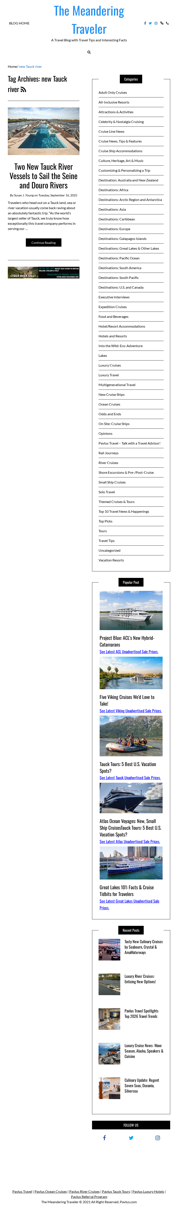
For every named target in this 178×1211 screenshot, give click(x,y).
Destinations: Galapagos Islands (123, 238)
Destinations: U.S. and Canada (121, 287)
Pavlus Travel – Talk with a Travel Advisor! (129, 443)
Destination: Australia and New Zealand (128, 180)
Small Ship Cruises (112, 482)
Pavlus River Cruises (84, 1191)
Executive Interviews (114, 297)
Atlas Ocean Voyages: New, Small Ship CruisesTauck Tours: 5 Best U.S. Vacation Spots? (130, 827)
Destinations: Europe (114, 229)
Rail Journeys (109, 453)
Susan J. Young (24, 195)
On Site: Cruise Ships (114, 424)
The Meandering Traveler (89, 19)
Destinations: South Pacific (119, 277)
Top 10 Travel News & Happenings (124, 511)
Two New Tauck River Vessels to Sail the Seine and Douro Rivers (43, 175)
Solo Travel (107, 492)
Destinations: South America (120, 268)
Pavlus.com (128, 1202)
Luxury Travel (109, 375)
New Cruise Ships (112, 394)
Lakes (103, 355)
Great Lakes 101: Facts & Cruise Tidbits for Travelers (127, 890)
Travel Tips (107, 540)
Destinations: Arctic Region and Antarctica (130, 199)
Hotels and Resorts (113, 336)
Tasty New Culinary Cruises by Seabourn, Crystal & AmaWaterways (144, 947)
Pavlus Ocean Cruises (51, 1191)
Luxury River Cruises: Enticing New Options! (140, 978)
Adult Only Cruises (113, 92)
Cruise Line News (111, 131)
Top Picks (105, 521)
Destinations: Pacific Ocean (119, 258)
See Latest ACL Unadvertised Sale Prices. (129, 651)
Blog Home (19, 23)
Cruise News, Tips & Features (120, 141)
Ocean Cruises (109, 404)
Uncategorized (109, 550)
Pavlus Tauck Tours (116, 1191)
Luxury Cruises (110, 365)
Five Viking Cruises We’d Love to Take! (127, 700)
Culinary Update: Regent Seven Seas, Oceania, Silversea (142, 1085)
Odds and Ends (110, 414)
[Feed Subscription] (23, 89)
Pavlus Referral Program (89, 1197)
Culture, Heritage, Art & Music (121, 160)
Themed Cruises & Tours (117, 502)
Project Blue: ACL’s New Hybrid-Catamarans (127, 641)
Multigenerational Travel (117, 385)
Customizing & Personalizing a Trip (124, 170)
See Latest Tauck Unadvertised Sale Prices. (130, 777)
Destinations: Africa (113, 190)
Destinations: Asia (112, 209)
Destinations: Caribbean (117, 219)
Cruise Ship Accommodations (120, 151)
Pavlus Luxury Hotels (148, 1191)
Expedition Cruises (113, 307)
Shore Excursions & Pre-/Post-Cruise (126, 472)
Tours (103, 531)
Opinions (105, 433)
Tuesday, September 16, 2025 (57, 195)
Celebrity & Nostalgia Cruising (121, 122)
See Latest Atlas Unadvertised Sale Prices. (130, 841)
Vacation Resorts (111, 560)
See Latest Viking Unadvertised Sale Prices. (131, 710)
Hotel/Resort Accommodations (122, 326)
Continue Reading (43, 242)
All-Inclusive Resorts (114, 102)
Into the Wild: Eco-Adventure (121, 346)
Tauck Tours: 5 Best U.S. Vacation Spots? (128, 767)
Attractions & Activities (116, 112)
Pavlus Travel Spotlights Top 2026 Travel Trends (141, 1013)
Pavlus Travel (22, 1191)
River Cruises (108, 463)
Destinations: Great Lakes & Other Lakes (129, 248)
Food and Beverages (114, 316)
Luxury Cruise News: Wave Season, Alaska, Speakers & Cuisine (144, 1051)
